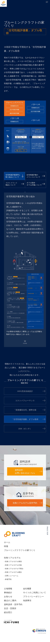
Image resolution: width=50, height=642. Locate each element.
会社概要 (27, 588)
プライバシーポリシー (33, 596)
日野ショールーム (11, 576)
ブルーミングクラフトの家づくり (19, 550)
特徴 (6, 546)
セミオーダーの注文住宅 (8, 620)
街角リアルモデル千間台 (14, 569)
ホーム (7, 542)
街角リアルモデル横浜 (13, 572)
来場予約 (8, 579)
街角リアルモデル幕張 (13, 561)
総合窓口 (8, 612)
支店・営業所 (10, 608)
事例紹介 (8, 592)
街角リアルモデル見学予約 (25, 503)
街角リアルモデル (12, 558)
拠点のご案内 (10, 600)
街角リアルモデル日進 (13, 565)
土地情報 (8, 588)
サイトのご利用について (34, 592)
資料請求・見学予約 (13, 604)
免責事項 (27, 600)
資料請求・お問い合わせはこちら (25, 471)
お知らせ (8, 596)
